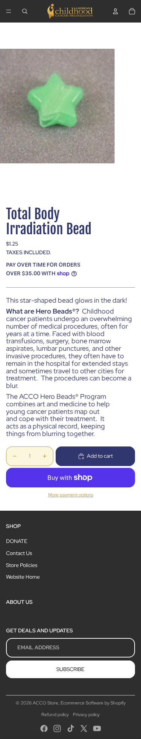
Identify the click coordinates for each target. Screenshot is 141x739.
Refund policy (55, 715)
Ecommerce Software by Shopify (93, 703)
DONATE (16, 541)
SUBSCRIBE (70, 669)
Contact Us (19, 553)
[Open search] (25, 11)
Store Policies (21, 565)
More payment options (70, 495)
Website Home (23, 576)
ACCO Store (45, 703)
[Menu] (8, 11)
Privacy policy (86, 715)
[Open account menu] (115, 11)
